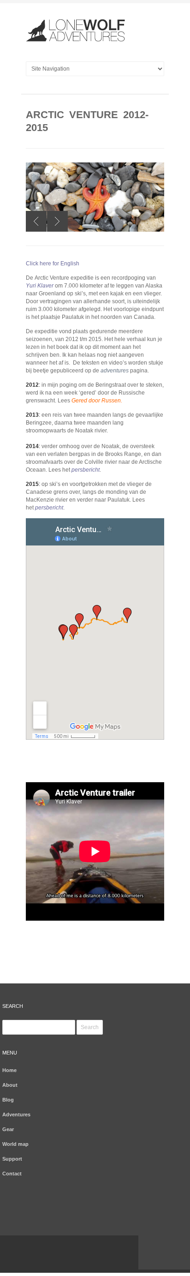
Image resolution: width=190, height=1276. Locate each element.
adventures (115, 370)
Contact (12, 1173)
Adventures (16, 1114)
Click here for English (52, 263)
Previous (36, 221)
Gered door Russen (96, 400)
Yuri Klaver (39, 285)
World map (15, 1144)
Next (57, 221)
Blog (8, 1099)
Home (9, 1070)
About (10, 1085)
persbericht (85, 470)
